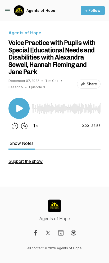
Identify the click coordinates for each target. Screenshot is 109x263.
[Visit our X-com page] (48, 233)
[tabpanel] (54, 164)
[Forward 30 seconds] (24, 126)
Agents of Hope (40, 10)
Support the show (25, 161)
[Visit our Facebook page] (35, 233)
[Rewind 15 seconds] (15, 126)
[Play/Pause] (19, 108)
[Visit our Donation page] (73, 233)
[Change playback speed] (35, 126)
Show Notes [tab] (22, 143)
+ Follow (93, 10)
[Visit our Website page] (60, 233)
